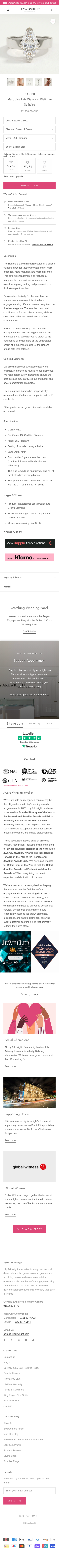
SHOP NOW (29, 631)
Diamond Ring (33, 686)
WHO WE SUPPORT (29, 1229)
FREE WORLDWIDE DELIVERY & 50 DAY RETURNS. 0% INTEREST (29, 3)
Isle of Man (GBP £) (28, 1516)
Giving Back (9, 1455)
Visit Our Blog (10, 1434)
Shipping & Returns (12, 577)
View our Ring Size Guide (42, 244)
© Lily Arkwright (29, 1523)
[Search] (51, 10)
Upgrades (7, 586)
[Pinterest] (19, 1340)
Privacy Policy (11, 1400)
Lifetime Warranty (12, 1384)
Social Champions (17, 1039)
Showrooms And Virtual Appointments (23, 1439)
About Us (8, 1423)
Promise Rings (11, 1461)
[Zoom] (52, 21)
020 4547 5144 (23, 1322)
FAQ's (6, 1362)
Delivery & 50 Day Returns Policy (21, 1368)
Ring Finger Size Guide (15, 1395)
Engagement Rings (13, 1428)
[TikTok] (33, 1340)
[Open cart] (56, 9)
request (11, 411)
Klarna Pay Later (12, 1378)
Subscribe (15, 1500)
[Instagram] (12, 1340)
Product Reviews (12, 1450)
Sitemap (7, 1406)
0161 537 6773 (11, 1305)
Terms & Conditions (13, 1389)
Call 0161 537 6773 (16, 208)
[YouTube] (26, 1340)
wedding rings (35, 893)
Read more (10, 1066)
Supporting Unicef (17, 1114)
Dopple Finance (11, 1373)
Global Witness (15, 1188)
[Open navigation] (3, 10)
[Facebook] (4, 1340)
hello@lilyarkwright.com (16, 1334)
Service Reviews (12, 1445)
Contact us (9, 1357)
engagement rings (12, 893)
